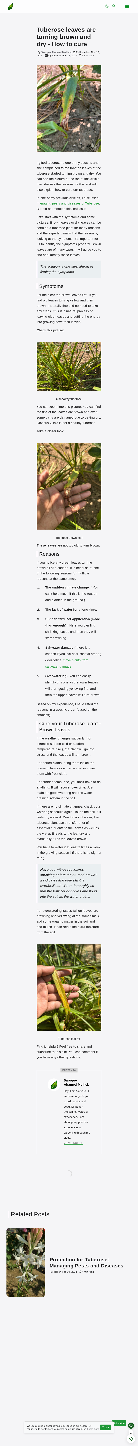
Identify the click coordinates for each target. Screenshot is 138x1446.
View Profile (73, 1143)
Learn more (93, 1429)
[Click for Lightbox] (69, 366)
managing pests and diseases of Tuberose (68, 203)
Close (105, 1427)
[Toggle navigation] (127, 6)
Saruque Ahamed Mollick (56, 52)
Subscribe (119, 1423)
